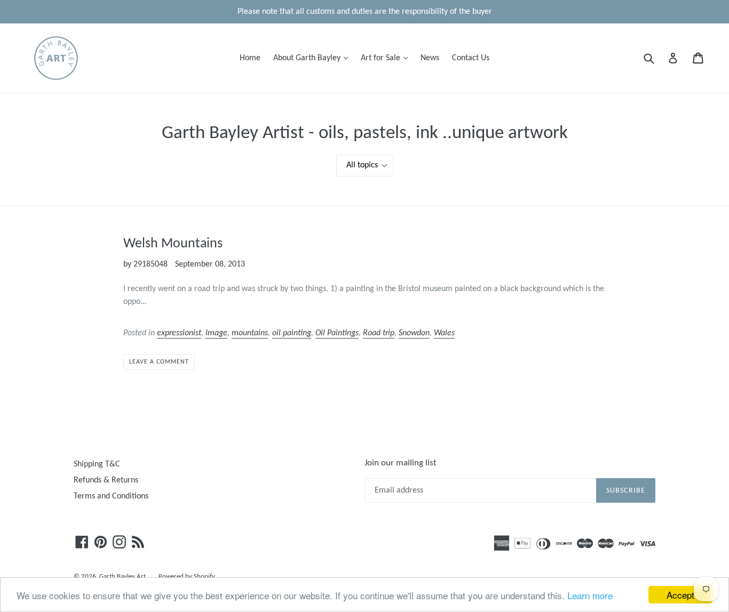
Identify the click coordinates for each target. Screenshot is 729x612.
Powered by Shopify (187, 576)
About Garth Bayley (313, 57)
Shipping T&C (97, 464)
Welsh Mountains (173, 244)
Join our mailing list (400, 463)
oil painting (291, 333)
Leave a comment (158, 362)
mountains (250, 333)
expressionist (179, 333)
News (430, 58)
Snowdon (414, 333)
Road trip (378, 333)
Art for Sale (387, 57)
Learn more (590, 595)
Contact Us (470, 58)
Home (250, 58)
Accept (680, 594)
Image (216, 333)
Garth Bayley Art (122, 576)
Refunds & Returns (106, 480)
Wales (444, 333)
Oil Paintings (337, 333)
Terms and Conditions (111, 496)
